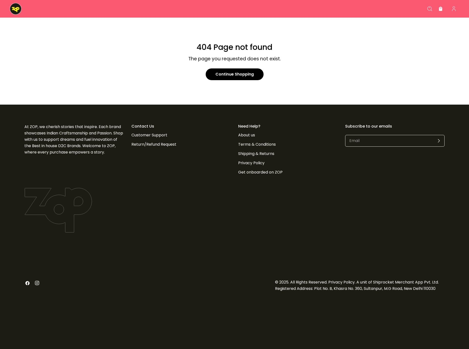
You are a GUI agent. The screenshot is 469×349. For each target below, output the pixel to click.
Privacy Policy (251, 163)
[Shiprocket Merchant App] (15, 9)
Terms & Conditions (257, 144)
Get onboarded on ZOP (260, 172)
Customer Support (149, 135)
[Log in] (453, 8)
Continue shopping (234, 74)
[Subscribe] (439, 141)
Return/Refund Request (153, 144)
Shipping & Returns (256, 153)
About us (246, 135)
